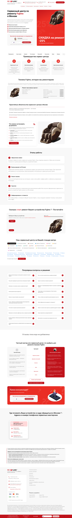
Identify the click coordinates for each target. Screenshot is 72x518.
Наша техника (18, 54)
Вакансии (41, 6)
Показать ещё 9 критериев (36, 379)
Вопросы (58, 54)
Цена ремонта (36, 6)
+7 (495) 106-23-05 (42, 1)
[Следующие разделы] (64, 54)
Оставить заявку (22, 258)
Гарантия (25, 54)
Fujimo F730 (24, 92)
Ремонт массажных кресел (29, 88)
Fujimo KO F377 (32, 496)
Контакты (45, 6)
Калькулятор (47, 54)
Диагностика (45, 89)
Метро (53, 54)
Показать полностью (13, 117)
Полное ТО (45, 94)
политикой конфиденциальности (28, 44)
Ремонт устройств (30, 6)
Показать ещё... (46, 97)
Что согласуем (32, 54)
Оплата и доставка (33, 471)
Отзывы (50, 6)
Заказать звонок (60, 2)
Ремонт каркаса (46, 93)
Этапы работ (40, 54)
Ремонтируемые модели (33, 478)
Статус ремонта (52, 2)
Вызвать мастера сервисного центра (36, 382)
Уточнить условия (14, 143)
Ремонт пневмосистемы (47, 92)
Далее (12, 230)
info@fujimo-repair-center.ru (18, 436)
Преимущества (11, 54)
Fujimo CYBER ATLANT (26, 89)
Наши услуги (31, 480)
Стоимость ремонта (33, 469)
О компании (23, 6)
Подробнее (26, 22)
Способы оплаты (32, 485)
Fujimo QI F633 (25, 93)
